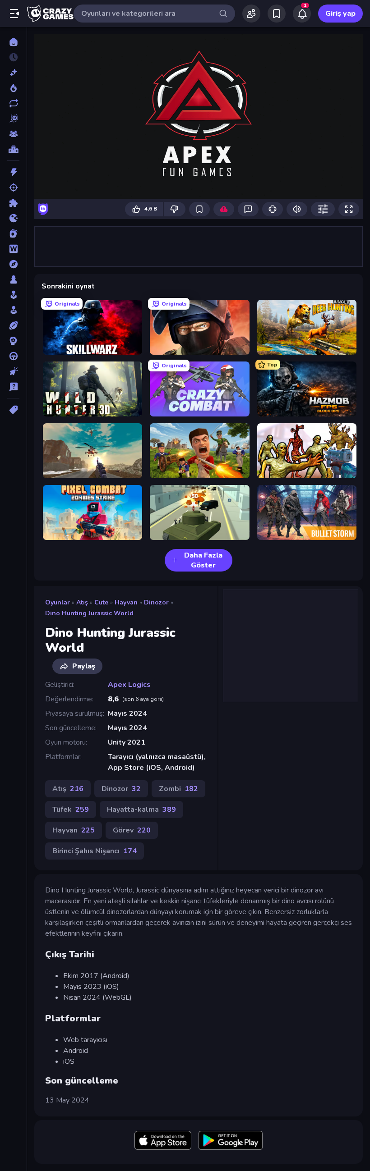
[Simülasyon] (13, 310)
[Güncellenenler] (13, 103)
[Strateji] (13, 340)
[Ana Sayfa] (13, 42)
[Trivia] (13, 386)
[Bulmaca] (13, 202)
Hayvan (126, 602)
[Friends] (251, 14)
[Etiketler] (13, 409)
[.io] (13, 218)
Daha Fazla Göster (203, 560)
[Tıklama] (13, 371)
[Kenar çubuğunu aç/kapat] (14, 13)
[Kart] (13, 233)
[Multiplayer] (13, 134)
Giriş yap (340, 13)
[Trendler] (13, 88)
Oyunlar (57, 602)
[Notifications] (302, 14)
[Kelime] (13, 248)
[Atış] (13, 187)
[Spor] (13, 325)
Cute (101, 602)
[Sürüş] (13, 356)
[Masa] (13, 279)
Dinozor (156, 602)
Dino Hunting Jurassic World (89, 613)
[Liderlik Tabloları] (13, 149)
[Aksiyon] (13, 172)
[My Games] (277, 14)
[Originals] (13, 118)
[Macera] (13, 264)
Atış (82, 602)
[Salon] (13, 294)
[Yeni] (13, 72)
